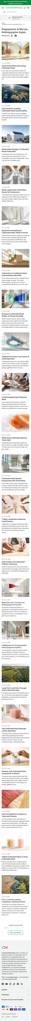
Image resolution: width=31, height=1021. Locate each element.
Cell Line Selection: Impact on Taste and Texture (14, 815)
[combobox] (15, 12)
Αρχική (3, 23)
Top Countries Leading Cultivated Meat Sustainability (14, 110)
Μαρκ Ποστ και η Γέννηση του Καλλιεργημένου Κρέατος (13, 603)
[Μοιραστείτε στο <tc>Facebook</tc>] (15, 36)
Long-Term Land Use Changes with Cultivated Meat (14, 689)
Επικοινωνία (15, 1016)
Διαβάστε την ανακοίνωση (15, 3)
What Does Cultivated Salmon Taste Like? (14, 439)
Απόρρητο (8, 1016)
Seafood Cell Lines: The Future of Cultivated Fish (15, 358)
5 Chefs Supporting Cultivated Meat (14, 398)
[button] (28, 8)
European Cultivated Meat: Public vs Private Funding (13, 315)
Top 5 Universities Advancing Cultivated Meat (14, 67)
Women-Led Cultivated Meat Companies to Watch (14, 772)
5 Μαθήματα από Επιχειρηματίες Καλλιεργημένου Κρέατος (14, 646)
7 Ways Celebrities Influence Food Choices (13, 520)
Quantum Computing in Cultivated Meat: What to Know (15, 231)
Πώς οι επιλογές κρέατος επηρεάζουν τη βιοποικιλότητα (13, 900)
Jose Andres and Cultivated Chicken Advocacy (13, 563)
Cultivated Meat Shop (11, 1014)
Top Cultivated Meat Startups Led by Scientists (14, 730)
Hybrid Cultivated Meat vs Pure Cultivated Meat (15, 858)
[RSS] (24, 24)
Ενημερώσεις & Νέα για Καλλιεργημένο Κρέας (12, 24)
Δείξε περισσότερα (15, 932)
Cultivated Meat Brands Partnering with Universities (13, 479)
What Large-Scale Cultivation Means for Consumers (14, 191)
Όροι (3, 1016)
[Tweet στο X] (12, 36)
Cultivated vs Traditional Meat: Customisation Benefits (14, 274)
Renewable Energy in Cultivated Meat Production (15, 150)
